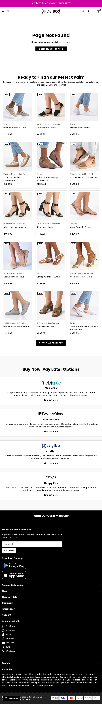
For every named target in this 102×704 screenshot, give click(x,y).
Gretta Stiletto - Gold (81, 276)
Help (83, 11)
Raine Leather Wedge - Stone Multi (48, 179)
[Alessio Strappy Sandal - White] (51, 256)
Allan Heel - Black (45, 227)
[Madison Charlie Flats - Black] (51, 107)
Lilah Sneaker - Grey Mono (16, 326)
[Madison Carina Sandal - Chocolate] (84, 156)
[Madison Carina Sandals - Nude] (17, 256)
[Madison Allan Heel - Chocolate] (17, 206)
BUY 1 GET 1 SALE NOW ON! (51, 3)
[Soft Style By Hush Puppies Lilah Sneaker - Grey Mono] (17, 305)
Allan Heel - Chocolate (14, 227)
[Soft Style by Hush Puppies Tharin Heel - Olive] (51, 305)
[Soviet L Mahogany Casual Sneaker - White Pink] (84, 305)
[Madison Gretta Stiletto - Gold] (84, 256)
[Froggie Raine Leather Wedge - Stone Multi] (51, 156)
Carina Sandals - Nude (14, 276)
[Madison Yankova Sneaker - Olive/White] (17, 156)
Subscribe (9, 551)
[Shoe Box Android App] (14, 567)
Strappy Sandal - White (48, 276)
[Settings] (88, 11)
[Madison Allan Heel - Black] (51, 206)
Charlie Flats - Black (46, 127)
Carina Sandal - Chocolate (83, 177)
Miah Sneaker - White (80, 127)
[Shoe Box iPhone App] (14, 577)
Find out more (51, 400)
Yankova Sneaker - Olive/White (12, 179)
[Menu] (3, 11)
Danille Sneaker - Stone (14, 127)
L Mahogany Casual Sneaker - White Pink (84, 328)
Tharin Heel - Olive (46, 326)
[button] (97, 11)
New (6, 95)
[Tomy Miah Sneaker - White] (84, 107)
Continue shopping (51, 49)
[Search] (8, 11)
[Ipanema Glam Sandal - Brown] (84, 206)
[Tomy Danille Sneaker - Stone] (17, 107)
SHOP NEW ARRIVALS (51, 342)
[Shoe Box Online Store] (51, 11)
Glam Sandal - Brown (80, 227)
